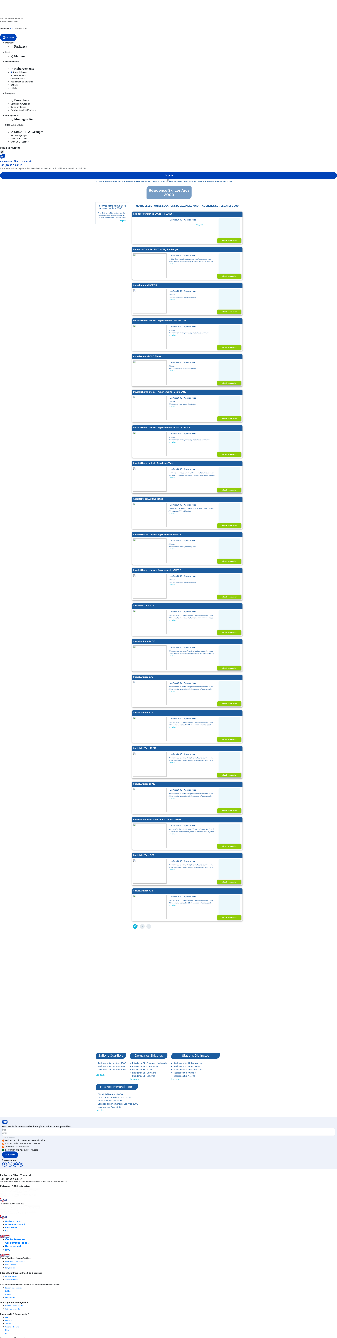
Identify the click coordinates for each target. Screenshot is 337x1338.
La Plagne (8, 1291)
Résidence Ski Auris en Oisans (188, 1069)
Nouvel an (8, 1321)
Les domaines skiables (13, 1288)
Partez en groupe (19, 135)
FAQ (7, 1230)
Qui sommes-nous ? (15, 1224)
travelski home (20, 72)
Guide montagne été (12, 1309)
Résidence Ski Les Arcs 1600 (112, 1063)
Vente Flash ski (10, 1265)
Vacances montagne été (14, 1306)
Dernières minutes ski (20, 104)
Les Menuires (10, 1297)
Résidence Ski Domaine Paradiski (167, 181)
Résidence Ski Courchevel (145, 1066)
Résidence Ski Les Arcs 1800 (112, 1066)
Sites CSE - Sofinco (20, 142)
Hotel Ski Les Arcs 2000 (110, 1100)
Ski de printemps (18, 107)
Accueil (98, 181)
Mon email (4, 1131)
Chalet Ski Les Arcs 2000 (110, 1094)
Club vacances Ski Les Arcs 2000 (114, 1097)
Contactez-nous (13, 1221)
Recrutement (11, 1227)
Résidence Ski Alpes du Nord (138, 181)
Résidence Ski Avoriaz (184, 1076)
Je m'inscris (10, 1154)
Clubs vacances (18, 78)
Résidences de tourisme (22, 81)
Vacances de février (12, 1327)
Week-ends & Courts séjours (15, 1262)
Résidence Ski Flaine (142, 1069)
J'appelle (168, 175)
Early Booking (10, 1268)
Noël (6, 1317)
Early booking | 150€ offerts (23, 110)
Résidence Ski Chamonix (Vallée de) (149, 1063)
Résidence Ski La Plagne (144, 1073)
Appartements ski (19, 75)
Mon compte (9, 37)
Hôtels (14, 88)
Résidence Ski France (114, 181)
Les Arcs (8, 1294)
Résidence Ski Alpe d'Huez (187, 1066)
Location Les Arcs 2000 (109, 1107)
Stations (9, 52)
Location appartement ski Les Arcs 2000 (118, 1104)
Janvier (8, 1324)
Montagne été (12, 115)
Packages (9, 42)
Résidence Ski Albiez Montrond (189, 1063)
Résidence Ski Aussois (185, 1073)
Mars (7, 1330)
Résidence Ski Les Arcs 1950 (112, 1069)
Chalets (14, 85)
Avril (6, 1333)
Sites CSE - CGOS (19, 138)
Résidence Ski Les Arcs (143, 1076)
